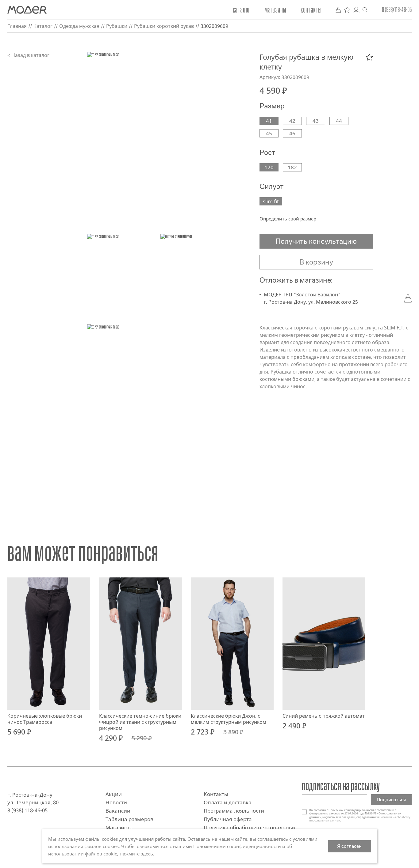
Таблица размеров (129, 819)
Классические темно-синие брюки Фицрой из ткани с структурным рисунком (140, 721)
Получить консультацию (316, 241)
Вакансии (118, 810)
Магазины (275, 10)
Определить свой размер (287, 219)
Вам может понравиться (83, 552)
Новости (116, 802)
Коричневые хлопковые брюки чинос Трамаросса (44, 718)
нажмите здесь (136, 854)
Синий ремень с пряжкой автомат (324, 715)
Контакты (311, 10)
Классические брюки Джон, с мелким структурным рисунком (228, 718)
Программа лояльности (234, 810)
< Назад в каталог (28, 55)
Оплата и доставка (228, 802)
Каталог (241, 10)
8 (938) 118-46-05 (397, 9)
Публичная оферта (228, 819)
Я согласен (349, 846)
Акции (114, 794)
